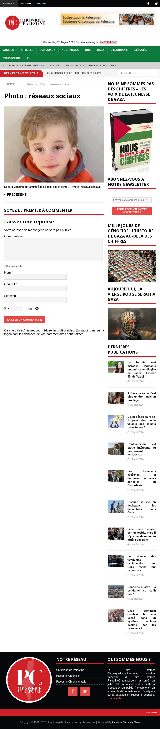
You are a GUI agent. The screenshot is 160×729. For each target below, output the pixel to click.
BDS (88, 50)
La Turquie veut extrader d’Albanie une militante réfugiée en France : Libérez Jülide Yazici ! (142, 369)
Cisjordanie (119, 50)
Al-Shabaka (70, 50)
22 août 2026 (137, 544)
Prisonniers (12, 57)
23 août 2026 (137, 490)
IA (28, 57)
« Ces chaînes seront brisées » (23, 65)
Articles (27, 50)
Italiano (42, 3)
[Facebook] (148, 3)
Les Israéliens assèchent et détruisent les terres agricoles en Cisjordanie (142, 478)
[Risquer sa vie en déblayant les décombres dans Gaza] (116, 506)
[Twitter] (156, 3)
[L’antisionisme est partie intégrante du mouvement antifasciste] (116, 449)
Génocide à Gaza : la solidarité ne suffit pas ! (142, 590)
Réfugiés (140, 50)
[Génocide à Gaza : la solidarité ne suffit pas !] (116, 591)
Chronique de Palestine (70, 669)
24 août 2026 (137, 459)
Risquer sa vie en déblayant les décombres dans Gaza (142, 507)
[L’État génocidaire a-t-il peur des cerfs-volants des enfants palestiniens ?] (116, 421)
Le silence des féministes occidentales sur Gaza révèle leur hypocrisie (142, 563)
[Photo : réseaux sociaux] (54, 181)
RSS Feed (151, 712)
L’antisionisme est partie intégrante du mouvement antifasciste (142, 449)
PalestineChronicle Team (126, 722)
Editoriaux (47, 50)
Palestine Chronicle (68, 675)
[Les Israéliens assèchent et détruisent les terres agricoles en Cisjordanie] (116, 476)
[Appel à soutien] (107, 23)
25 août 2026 (137, 432)
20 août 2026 (137, 633)
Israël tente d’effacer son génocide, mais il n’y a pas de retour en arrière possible (142, 534)
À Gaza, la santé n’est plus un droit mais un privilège (142, 397)
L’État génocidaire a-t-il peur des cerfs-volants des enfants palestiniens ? (142, 422)
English (26, 3)
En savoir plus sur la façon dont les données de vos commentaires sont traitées (54, 332)
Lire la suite (114, 698)
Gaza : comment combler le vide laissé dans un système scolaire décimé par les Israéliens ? (142, 619)
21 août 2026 (137, 575)
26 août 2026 (137, 381)
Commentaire (13, 236)
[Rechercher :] (138, 72)
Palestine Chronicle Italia (71, 681)
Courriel (10, 284)
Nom (8, 272)
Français (9, 3)
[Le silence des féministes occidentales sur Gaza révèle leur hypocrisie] (116, 561)
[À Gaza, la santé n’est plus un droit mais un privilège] (116, 398)
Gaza (100, 50)
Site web (10, 296)
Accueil (8, 50)
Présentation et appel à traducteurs (91, 65)
